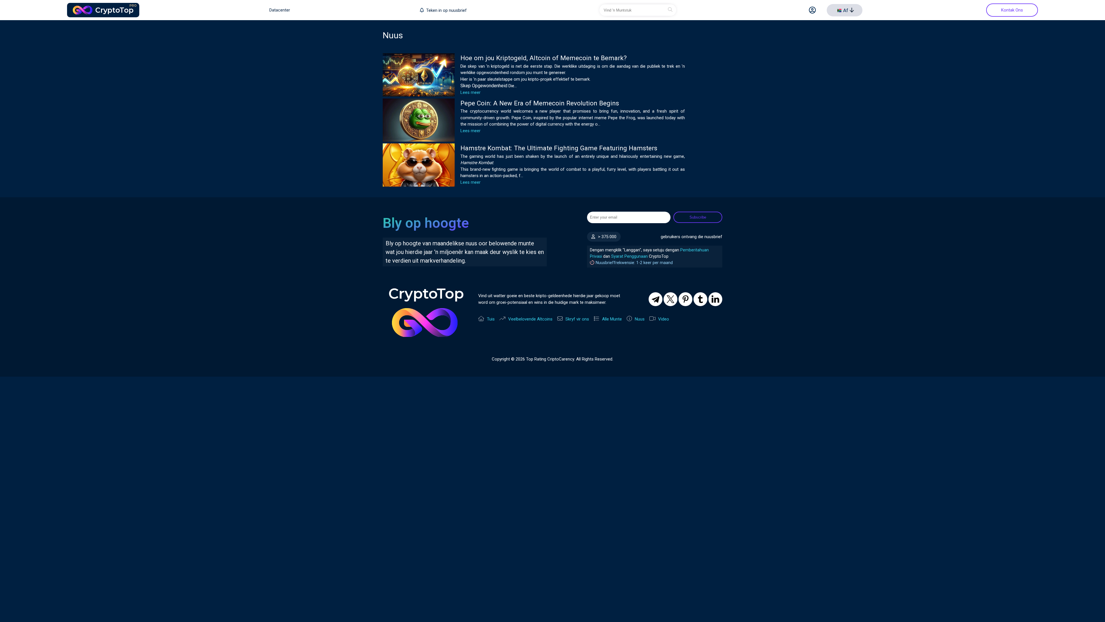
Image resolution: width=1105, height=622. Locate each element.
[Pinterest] (685, 299)
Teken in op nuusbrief (446, 10)
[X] (670, 299)
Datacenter (279, 10)
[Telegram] (655, 299)
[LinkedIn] (715, 299)
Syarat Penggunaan (629, 256)
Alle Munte (612, 319)
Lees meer (470, 92)
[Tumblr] (700, 299)
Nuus (640, 319)
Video (663, 319)
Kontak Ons (1012, 10)
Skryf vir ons (577, 319)
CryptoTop (116, 9)
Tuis (491, 319)
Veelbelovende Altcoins (530, 319)
